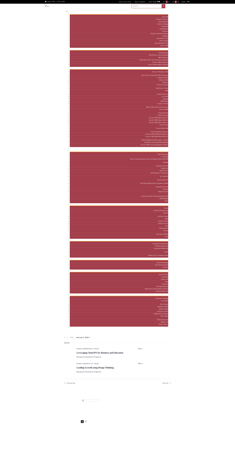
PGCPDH (165, 162)
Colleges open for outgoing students (158, 255)
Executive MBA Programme (160, 62)
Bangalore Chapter (163, 306)
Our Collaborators (162, 240)
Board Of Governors (162, 19)
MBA (166, 90)
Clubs (166, 281)
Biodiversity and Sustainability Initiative (156, 289)
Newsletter (165, 31)
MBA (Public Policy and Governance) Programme (154, 60)
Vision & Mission (163, 21)
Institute (165, 13)
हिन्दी (188, 1)
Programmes (163, 68)
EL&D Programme (162, 154)
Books (166, 218)
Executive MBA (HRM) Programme (158, 64)
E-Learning (165, 156)
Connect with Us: (163, 324)
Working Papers (163, 228)
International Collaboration (160, 243)
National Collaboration (161, 246)
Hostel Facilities (163, 274)
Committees (164, 26)
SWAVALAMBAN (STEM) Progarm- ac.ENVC (154, 140)
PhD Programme (163, 52)
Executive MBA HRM (162, 128)
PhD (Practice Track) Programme (158, 55)
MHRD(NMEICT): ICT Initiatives (137, 422)
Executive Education (161, 150)
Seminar (165, 230)
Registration (164, 168)
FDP (158, 418)
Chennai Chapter (163, 309)
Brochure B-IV (164, 170)
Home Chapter (164, 304)
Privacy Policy (136, 434)
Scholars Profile (163, 80)
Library (134, 415)
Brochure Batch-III (162, 180)
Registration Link (163, 191)
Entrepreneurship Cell (162, 291)
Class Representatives (162, 286)
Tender (134, 439)
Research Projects (163, 223)
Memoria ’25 (164, 322)
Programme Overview (162, 166)
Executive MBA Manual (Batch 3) (158, 117)
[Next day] (67, 337)
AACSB (166, 252)
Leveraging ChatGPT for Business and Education (100, 353)
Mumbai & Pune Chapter (161, 313)
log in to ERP (164, 45)
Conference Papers (163, 216)
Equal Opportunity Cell (161, 43)
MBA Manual (164, 101)
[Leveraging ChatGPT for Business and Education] (154, 349)
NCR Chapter (164, 316)
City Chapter (164, 300)
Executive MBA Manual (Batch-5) (158, 122)
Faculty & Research (161, 204)
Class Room (164, 277)
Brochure (165, 189)
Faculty (166, 208)
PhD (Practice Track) (162, 88)
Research (165, 213)
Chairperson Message (162, 262)
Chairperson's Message (161, 298)
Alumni (165, 294)
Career (134, 404)
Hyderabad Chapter (162, 311)
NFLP (166, 201)
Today (71, 337)
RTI (133, 436)
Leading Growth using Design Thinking (95, 367)
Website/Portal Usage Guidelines (148, 449)
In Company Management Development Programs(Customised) (162, 408)
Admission (164, 49)
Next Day (165, 383)
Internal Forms (136, 409)
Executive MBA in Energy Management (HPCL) (154, 144)
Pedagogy (165, 99)
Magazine (165, 36)
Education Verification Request (159, 33)
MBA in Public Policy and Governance (157, 107)
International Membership (161, 248)
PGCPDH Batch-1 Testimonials (159, 173)
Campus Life (164, 279)
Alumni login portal (162, 319)
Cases (166, 226)
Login (166, 236)
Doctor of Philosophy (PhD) (160, 72)
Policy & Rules (164, 40)
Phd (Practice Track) (148, 409)
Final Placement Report (161, 265)
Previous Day (70, 383)
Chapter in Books (163, 221)
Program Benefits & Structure (159, 131)
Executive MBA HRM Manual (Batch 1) (156, 134)
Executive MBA (163, 109)
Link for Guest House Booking (136, 428)
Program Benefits (163, 113)
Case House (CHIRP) (162, 234)
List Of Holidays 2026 (137, 418)
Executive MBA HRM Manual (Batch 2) (156, 136)
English (184, 1)
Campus (165, 270)
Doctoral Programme (148, 413)
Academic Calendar (162, 103)
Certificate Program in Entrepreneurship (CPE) (154, 196)
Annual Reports (163, 29)
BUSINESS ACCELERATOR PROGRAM (156, 142)
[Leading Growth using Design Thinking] (154, 363)
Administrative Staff (162, 38)
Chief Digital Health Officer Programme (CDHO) (154, 183)
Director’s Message (162, 24)
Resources (165, 82)
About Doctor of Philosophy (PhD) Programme (154, 75)
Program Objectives (162, 94)
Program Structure (163, 77)
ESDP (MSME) (163, 198)
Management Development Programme (161, 414)
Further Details (164, 125)
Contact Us (135, 406)
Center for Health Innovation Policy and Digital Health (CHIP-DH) (149, 159)
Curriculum (165, 96)
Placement (164, 258)
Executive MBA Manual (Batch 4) (158, 120)
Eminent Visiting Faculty (161, 210)
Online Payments (137, 431)
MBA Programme (163, 57)
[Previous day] (64, 337)
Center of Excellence (161, 148)
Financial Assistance (162, 84)
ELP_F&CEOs (164, 176)
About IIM (165, 17)
